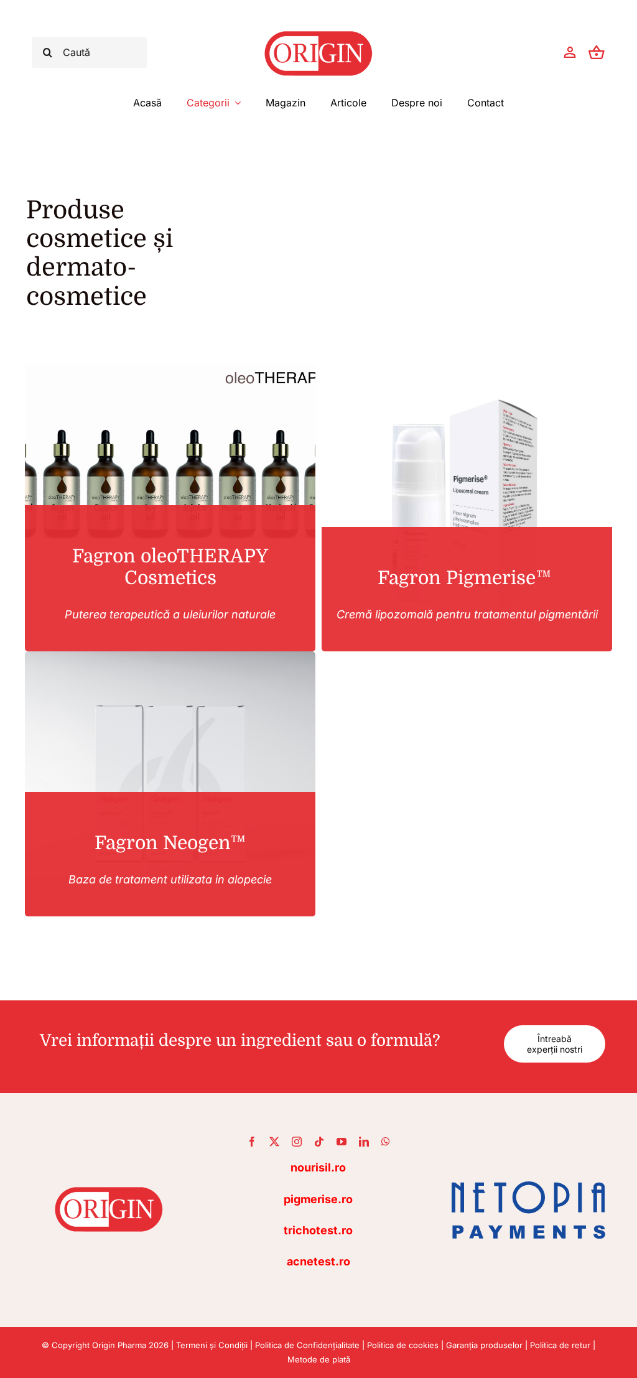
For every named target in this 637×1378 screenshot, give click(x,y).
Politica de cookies (403, 1345)
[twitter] (274, 1142)
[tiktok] (319, 1142)
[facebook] (252, 1142)
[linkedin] (364, 1142)
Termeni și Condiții (212, 1345)
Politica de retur (560, 1345)
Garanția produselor (484, 1345)
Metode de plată (318, 1359)
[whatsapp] (385, 1142)
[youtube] (341, 1142)
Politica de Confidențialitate (307, 1345)
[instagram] (297, 1142)
